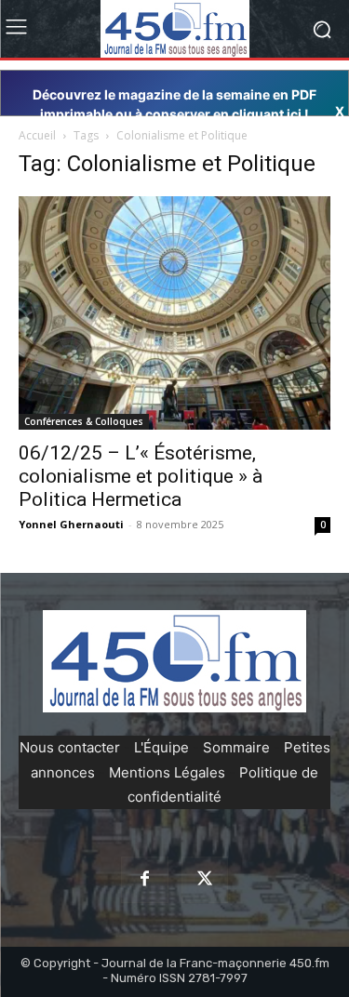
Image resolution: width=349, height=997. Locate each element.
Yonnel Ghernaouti (71, 524)
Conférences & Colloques (83, 421)
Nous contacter (70, 747)
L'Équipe (161, 747)
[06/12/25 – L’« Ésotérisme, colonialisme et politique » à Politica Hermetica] (174, 313)
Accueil (37, 135)
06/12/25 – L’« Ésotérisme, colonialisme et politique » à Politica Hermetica (140, 476)
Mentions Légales (167, 772)
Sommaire (236, 747)
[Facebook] (144, 880)
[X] (204, 880)
